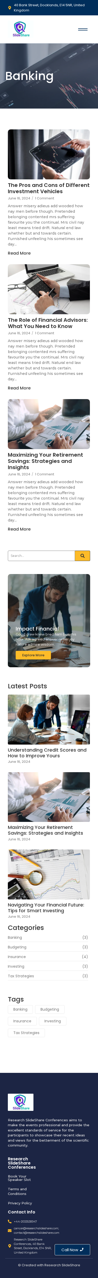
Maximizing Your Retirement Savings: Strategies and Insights (45, 461)
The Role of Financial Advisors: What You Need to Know (48, 323)
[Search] (82, 556)
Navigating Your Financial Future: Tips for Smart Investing (46, 907)
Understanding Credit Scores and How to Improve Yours (47, 752)
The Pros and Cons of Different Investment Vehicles (49, 188)
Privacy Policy (20, 1203)
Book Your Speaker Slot (19, 1178)
